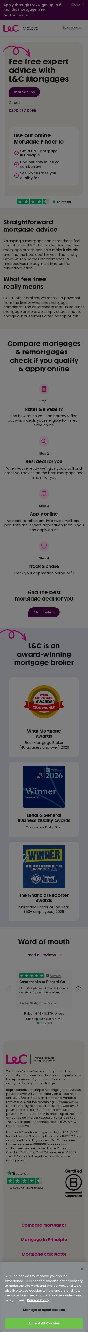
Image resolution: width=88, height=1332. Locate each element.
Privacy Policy (38, 1300)
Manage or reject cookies (44, 1309)
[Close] (82, 1268)
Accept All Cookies (43, 1323)
